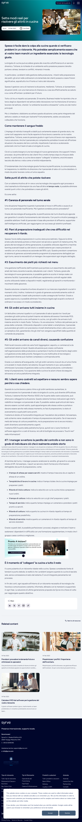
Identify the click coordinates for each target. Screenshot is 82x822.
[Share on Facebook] (19, 606)
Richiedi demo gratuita (63, 3)
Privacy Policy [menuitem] (5, 820)
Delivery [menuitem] (45, 784)
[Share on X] (14, 606)
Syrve (4, 28)
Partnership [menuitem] (67, 784)
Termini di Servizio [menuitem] (17, 820)
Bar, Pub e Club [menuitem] (6, 786)
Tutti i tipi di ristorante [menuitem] (8, 779)
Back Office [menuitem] (46, 781)
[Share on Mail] (23, 606)
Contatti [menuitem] (65, 787)
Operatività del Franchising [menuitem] (27, 780)
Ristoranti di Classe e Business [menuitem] (8, 782)
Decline (67, 813)
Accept (50, 813)
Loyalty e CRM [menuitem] (47, 787)
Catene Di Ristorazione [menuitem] (29, 786)
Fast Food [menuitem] (25, 784)
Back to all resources (73, 621)
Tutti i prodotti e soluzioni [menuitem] (50, 779)
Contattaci (74, 3)
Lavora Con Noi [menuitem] (68, 781)
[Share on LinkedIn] (10, 606)
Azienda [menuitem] (65, 779)
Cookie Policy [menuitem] (28, 820)
